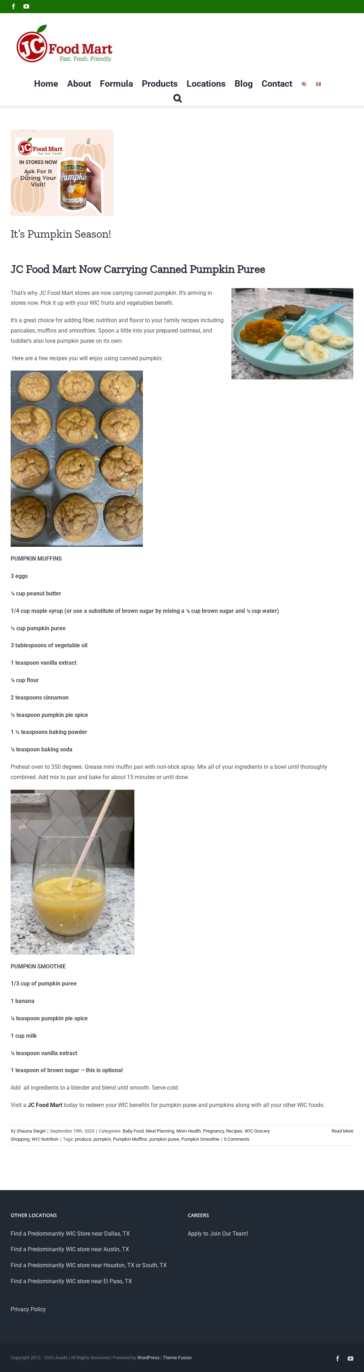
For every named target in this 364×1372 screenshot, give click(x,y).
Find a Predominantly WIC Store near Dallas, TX (70, 1233)
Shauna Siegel (31, 1131)
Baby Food (133, 1131)
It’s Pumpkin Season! (61, 234)
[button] (177, 98)
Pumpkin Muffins (130, 1139)
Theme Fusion (177, 1357)
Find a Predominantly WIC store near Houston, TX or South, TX (89, 1265)
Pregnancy (213, 1131)
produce (83, 1139)
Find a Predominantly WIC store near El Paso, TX (71, 1281)
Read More (342, 1131)
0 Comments (237, 1139)
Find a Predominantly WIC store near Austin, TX (70, 1249)
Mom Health (188, 1131)
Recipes (234, 1131)
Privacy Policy (28, 1309)
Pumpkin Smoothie (200, 1139)
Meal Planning (160, 1131)
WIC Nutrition (45, 1139)
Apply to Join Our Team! (218, 1233)
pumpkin (102, 1139)
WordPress (148, 1357)
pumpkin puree (164, 1139)
